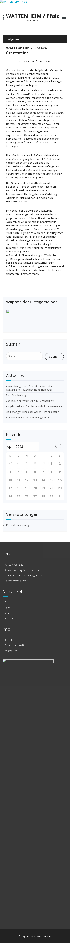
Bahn (7, 607)
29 (51, 496)
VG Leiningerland (14, 564)
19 (26, 488)
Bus (7, 602)
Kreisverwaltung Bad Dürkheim (22, 570)
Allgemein (13, 39)
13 (35, 480)
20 (35, 488)
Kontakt (9, 640)
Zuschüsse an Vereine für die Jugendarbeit (30, 400)
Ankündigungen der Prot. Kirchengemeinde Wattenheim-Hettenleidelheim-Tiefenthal (30, 388)
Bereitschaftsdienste (16, 581)
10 (10, 480)
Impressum (11, 650)
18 (18, 488)
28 (43, 496)
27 (35, 496)
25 (18, 496)
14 (43, 480)
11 (18, 480)
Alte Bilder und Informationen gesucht (27, 417)
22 (51, 488)
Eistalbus (10, 618)
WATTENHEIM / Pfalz (32, 16)
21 (43, 488)
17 (10, 488)
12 (26, 480)
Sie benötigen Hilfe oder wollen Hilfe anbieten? (32, 412)
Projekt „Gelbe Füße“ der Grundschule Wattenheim (34, 406)
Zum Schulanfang (16, 395)
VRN (7, 613)
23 (60, 488)
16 (60, 480)
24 (10, 496)
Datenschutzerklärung (17, 645)
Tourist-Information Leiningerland (23, 575)
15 (51, 480)
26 (26, 496)
